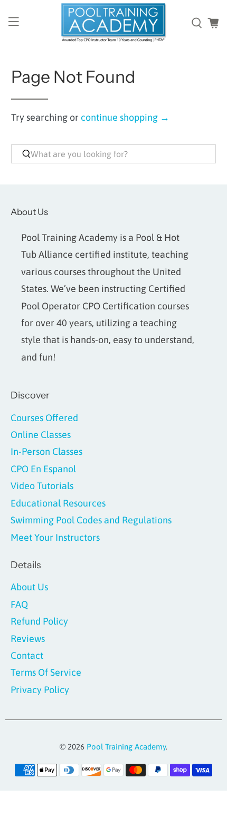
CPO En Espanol (43, 468)
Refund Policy (39, 621)
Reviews (28, 638)
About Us (29, 586)
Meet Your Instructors (55, 537)
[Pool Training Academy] (114, 23)
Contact (27, 655)
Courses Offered (44, 417)
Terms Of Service (46, 672)
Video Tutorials (42, 485)
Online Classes (41, 434)
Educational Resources (58, 503)
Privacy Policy (40, 689)
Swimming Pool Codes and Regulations (91, 519)
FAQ (19, 604)
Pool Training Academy (126, 746)
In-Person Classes (46, 451)
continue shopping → (125, 117)
